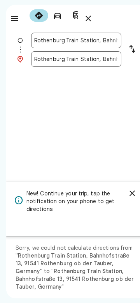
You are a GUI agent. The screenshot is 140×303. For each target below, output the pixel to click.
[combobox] (76, 40)
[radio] (39, 15)
